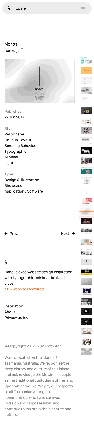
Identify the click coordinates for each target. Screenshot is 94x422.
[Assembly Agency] (86, 161)
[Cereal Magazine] (86, 261)
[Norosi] (86, 211)
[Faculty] (86, 121)
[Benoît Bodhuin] (86, 60)
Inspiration (14, 306)
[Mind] (86, 141)
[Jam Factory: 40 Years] (86, 331)
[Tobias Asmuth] (86, 191)
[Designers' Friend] (86, 101)
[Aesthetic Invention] (86, 241)
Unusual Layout (18, 139)
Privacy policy (16, 317)
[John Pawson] (86, 351)
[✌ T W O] (86, 181)
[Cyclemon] (86, 70)
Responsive (14, 134)
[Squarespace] (86, 321)
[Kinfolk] (86, 231)
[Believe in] (86, 301)
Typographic (15, 151)
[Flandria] (86, 221)
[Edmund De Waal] (86, 91)
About (10, 311)
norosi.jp (12, 50)
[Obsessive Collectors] (86, 201)
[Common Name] (86, 291)
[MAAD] (86, 151)
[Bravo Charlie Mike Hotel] (86, 271)
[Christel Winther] (86, 341)
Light (9, 162)
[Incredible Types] (86, 251)
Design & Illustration (22, 179)
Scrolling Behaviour (21, 145)
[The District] (86, 111)
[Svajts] (86, 281)
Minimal (11, 156)
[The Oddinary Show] (86, 131)
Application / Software (24, 191)
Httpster (19, 8)
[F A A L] (86, 311)
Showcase (13, 185)
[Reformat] (86, 81)
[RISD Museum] (86, 171)
